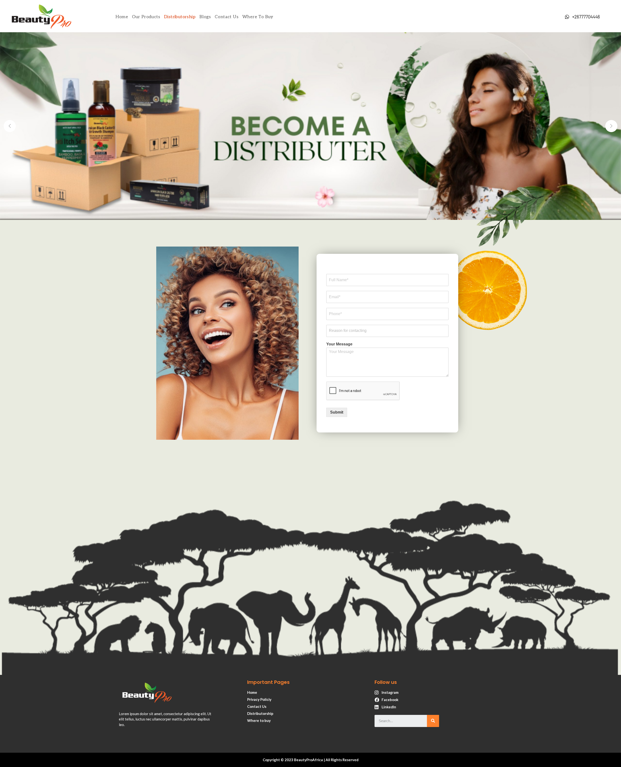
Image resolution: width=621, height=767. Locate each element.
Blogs (205, 16)
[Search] (433, 721)
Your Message (339, 344)
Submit (336, 412)
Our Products (146, 16)
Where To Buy (257, 16)
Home (121, 16)
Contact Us (226, 16)
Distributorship (180, 16)
